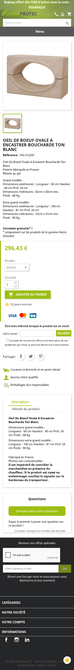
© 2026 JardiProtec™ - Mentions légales (31, 661)
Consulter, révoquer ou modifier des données (39, 531)
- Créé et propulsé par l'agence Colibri (43, 663)
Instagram (17, 640)
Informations (14, 632)
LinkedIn (27, 640)
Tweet (31, 356)
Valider (63, 333)
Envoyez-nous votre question (37, 511)
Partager (21, 356)
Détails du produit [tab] (26, 409)
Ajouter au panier (28, 294)
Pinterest (40, 356)
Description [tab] (20, 402)
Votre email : (11, 333)
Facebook (6, 640)
